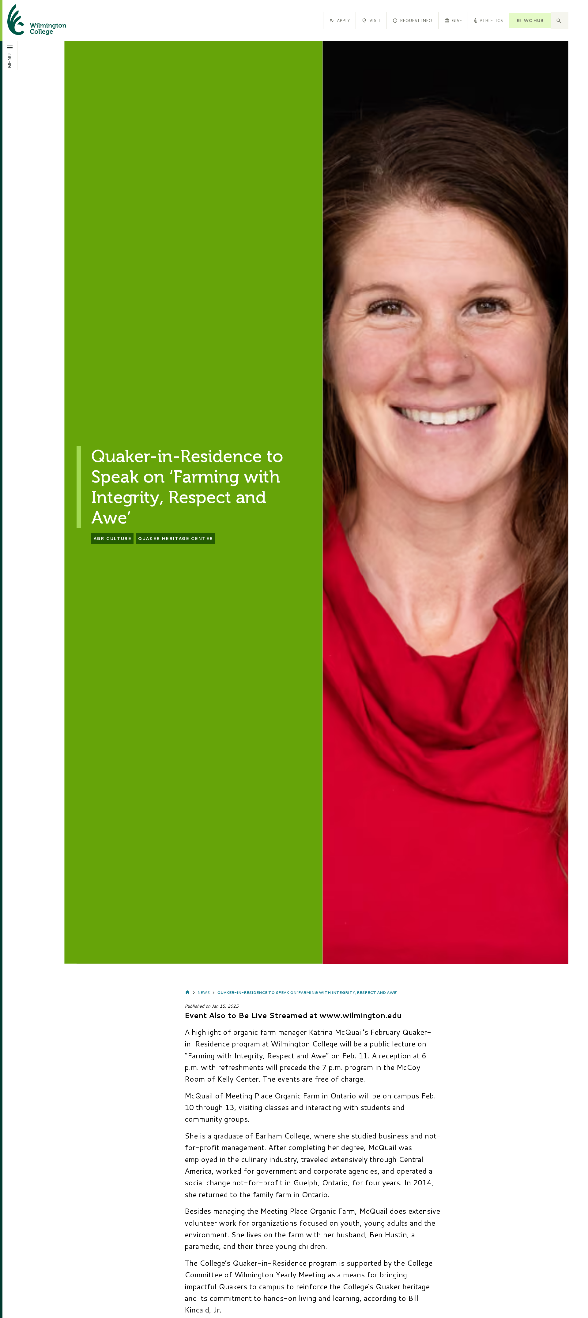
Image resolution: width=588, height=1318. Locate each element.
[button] (559, 21)
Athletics (327, 20)
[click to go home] (29, 20)
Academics (374, 20)
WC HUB (533, 20)
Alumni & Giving (481, 20)
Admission (424, 20)
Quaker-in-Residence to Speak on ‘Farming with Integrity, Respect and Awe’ (307, 992)
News (204, 992)
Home (187, 992)
